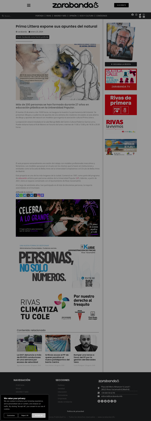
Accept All (38, 415)
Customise (11, 415)
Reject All (24, 415)
